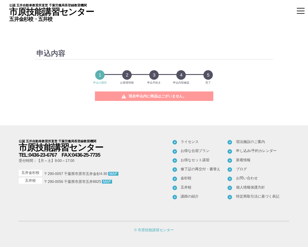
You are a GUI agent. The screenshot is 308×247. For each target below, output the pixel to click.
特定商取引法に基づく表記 (257, 196)
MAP (113, 174)
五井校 (186, 187)
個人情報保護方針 (250, 187)
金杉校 (186, 178)
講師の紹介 (190, 196)
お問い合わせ (247, 178)
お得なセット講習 (195, 160)
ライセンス (190, 142)
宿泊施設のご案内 (250, 142)
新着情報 (243, 160)
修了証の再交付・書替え (200, 169)
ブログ (241, 169)
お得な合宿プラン (195, 151)
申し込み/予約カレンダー (256, 151)
